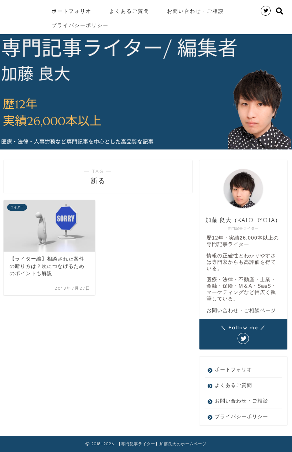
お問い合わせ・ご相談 (195, 11)
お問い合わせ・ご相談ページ (241, 310)
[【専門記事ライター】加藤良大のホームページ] (7, 3)
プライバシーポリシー (80, 25)
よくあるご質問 (129, 11)
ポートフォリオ (72, 11)
